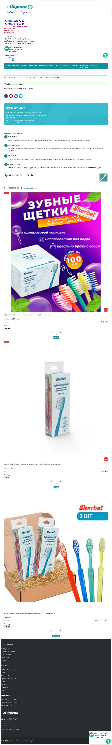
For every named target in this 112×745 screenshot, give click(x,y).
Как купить (5, 648)
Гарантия (5, 657)
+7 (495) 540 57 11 (14, 23)
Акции (3, 684)
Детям (3, 672)
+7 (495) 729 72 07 (14, 20)
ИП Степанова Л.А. (9, 699)
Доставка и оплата (9, 651)
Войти (11, 47)
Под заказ (56, 636)
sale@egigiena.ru (9, 41)
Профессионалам (8, 678)
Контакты (5, 660)
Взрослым (5, 675)
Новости (4, 687)
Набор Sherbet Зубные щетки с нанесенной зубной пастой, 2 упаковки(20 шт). (30, 613)
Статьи (4, 690)
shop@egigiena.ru (10, 37)
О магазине (6, 654)
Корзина (11, 49)
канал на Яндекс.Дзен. (93, 168)
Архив (3, 681)
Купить (56, 337)
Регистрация (18, 47)
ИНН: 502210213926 (9, 705)
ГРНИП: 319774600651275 (11, 702)
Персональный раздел (10, 729)
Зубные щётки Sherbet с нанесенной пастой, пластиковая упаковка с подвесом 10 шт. (33, 464)
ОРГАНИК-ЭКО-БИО (9, 669)
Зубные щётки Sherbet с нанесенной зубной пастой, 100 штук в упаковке (28, 315)
